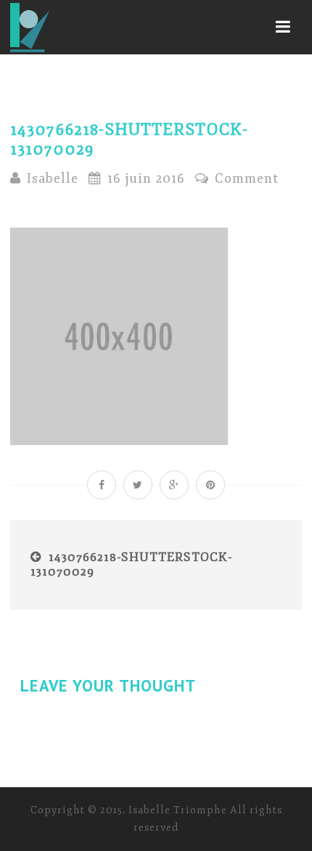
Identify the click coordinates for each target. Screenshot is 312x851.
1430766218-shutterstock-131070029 (131, 564)
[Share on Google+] (174, 484)
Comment (245, 178)
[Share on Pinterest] (210, 484)
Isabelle (52, 178)
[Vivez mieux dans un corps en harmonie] (29, 27)
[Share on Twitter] (137, 484)
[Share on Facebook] (101, 484)
